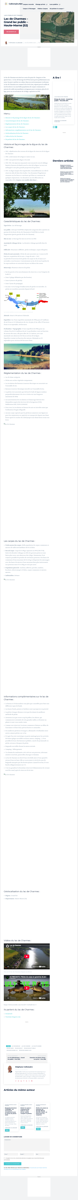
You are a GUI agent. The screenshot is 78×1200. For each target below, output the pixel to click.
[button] (69, 12)
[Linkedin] (21, 1080)
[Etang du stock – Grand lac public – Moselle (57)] (63, 87)
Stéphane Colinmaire (15, 42)
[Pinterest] (23, 1080)
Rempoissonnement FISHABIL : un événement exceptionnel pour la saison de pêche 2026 (11, 1111)
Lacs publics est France (13, 15)
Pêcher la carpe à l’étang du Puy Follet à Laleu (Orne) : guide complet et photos (26, 1110)
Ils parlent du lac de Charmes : (15, 139)
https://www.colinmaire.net (21, 1069)
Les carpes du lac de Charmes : (15, 127)
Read (7, 1130)
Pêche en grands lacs (25, 1050)
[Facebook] (15, 1080)
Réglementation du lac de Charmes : (17, 124)
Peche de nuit (19, 1048)
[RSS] (26, 1080)
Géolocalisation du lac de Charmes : (17, 133)
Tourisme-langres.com (12, 1017)
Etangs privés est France (41, 1105)
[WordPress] (31, 1080)
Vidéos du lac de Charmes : (14, 136)
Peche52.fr (8, 1014)
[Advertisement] (39, 57)
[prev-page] (54, 127)
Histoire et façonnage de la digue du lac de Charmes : (22, 118)
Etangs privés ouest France (11, 1105)
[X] (29, 1080)
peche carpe (10, 1048)
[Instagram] (18, 1080)
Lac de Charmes (25, 1046)
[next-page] (56, 127)
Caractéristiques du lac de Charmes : (17, 121)
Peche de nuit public (30, 1048)
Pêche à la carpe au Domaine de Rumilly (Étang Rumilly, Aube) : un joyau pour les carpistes (42, 1111)
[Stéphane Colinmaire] (6, 42)
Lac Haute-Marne (36, 1046)
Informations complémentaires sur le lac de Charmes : (23, 130)
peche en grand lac (12, 1050)
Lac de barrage (16, 1046)
